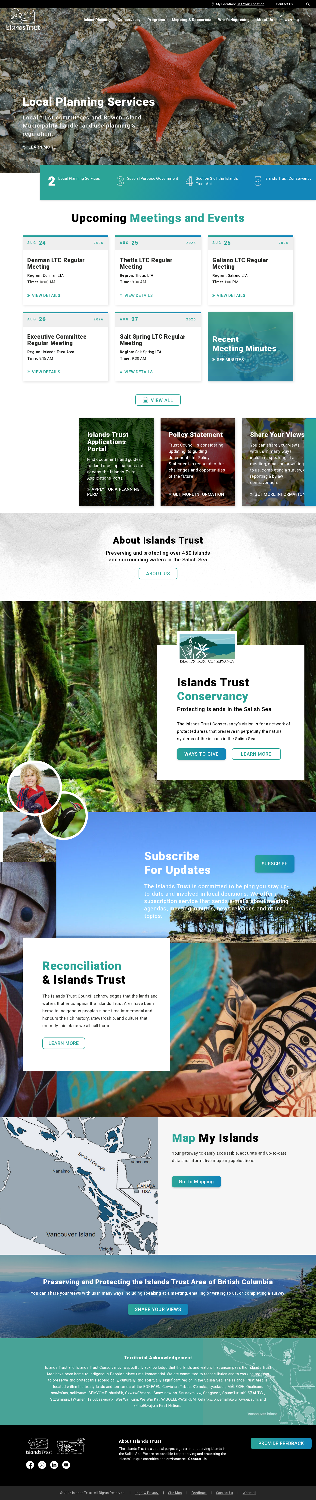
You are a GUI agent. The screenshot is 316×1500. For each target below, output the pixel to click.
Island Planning (97, 20)
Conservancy (129, 20)
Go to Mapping (196, 1181)
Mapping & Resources (191, 20)
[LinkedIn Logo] (54, 1467)
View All (158, 400)
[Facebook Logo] (30, 1467)
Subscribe (275, 864)
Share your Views (158, 1309)
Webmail (249, 1493)
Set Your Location (250, 4)
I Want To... (294, 20)
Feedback (199, 1493)
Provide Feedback (281, 1443)
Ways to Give (201, 754)
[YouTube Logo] (66, 1467)
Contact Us (284, 4)
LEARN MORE (42, 147)
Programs (156, 20)
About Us (265, 20)
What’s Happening (234, 20)
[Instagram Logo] (42, 1467)
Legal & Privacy (147, 1493)
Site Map (175, 1493)
